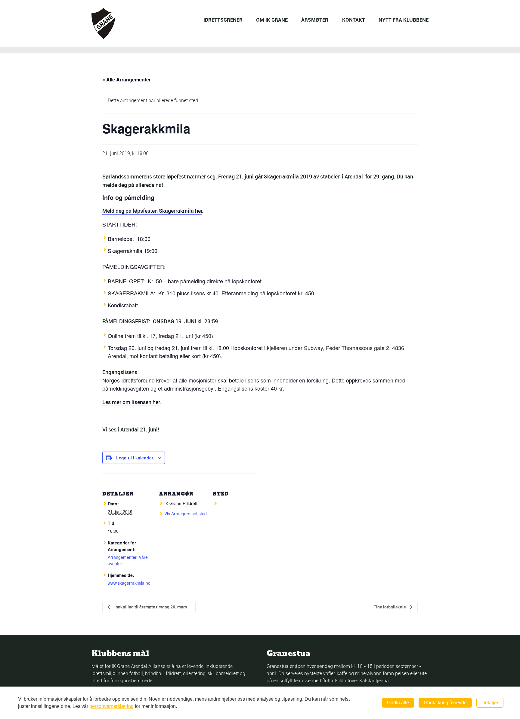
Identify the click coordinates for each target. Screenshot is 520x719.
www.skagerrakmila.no (129, 583)
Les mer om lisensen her (130, 402)
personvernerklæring (111, 706)
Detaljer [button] (489, 702)
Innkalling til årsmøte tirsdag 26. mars (150, 607)
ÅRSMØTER (314, 19)
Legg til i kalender (134, 458)
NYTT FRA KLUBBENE (404, 19)
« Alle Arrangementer (126, 79)
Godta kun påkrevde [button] (445, 702)
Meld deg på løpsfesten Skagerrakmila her (152, 210)
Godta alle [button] (398, 702)
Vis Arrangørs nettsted (185, 513)
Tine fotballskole (390, 607)
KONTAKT (353, 19)
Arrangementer (122, 557)
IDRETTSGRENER (223, 19)
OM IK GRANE (272, 19)
